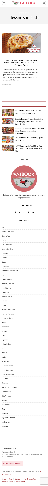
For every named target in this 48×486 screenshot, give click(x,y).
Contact (17, 479)
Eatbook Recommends (10, 271)
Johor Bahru (6, 344)
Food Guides (6, 288)
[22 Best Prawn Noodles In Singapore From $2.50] (8, 139)
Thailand (5, 413)
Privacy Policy (20, 482)
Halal (4, 305)
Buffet (4, 240)
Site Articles (6, 396)
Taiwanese (6, 405)
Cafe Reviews (17, 57)
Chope (4, 257)
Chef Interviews (8, 249)
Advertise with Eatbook (12, 463)
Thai (3, 409)
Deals (4, 262)
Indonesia (5, 327)
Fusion (4, 301)
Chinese (5, 253)
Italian (4, 331)
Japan (4, 335)
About (4, 479)
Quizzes (5, 379)
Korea (4, 348)
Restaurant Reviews (9, 387)
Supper (4, 400)
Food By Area (7, 279)
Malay (4, 357)
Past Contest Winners (30, 479)
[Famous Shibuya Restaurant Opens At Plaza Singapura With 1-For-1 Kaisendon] (8, 131)
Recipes (5, 383)
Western (5, 426)
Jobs (10, 479)
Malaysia (5, 361)
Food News (6, 292)
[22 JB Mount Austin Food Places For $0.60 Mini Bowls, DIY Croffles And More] (8, 148)
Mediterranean (7, 366)
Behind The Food (8, 232)
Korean (4, 353)
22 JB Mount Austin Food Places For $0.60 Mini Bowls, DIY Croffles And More (28, 148)
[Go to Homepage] (24, 3)
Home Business (7, 318)
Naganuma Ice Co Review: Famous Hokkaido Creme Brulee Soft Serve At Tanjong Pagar (21, 62)
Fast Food (5, 275)
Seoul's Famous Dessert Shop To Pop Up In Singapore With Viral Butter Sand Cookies (29, 121)
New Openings (7, 370)
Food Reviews (7, 296)
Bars (3, 227)
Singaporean (6, 392)
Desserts (27, 57)
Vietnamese (6, 422)
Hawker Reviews (8, 314)
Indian (4, 322)
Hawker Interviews (9, 309)
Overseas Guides (8, 374)
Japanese (5, 340)
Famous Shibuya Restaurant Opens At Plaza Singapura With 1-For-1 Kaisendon (29, 131)
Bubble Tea (6, 236)
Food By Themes (8, 283)
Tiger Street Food (8, 418)
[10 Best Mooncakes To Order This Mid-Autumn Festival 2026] (8, 112)
